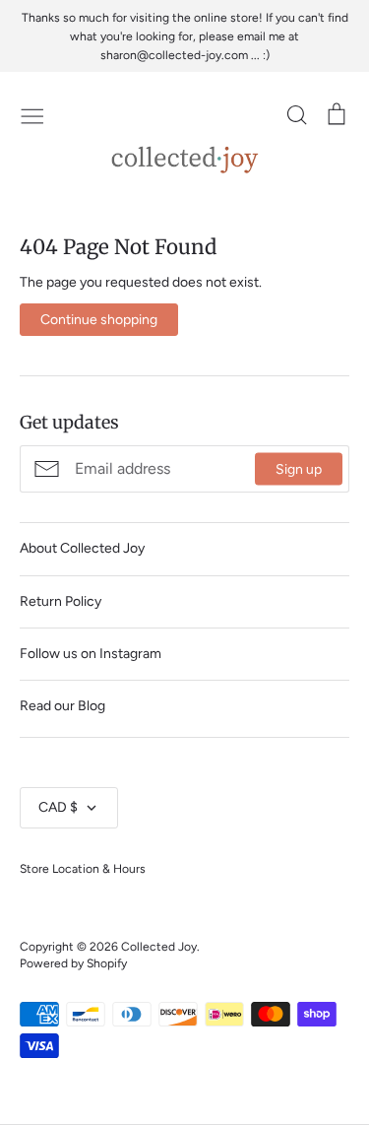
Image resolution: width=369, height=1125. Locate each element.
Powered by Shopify (73, 963)
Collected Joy (159, 946)
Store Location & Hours (83, 868)
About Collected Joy (82, 548)
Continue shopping (98, 319)
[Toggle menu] (32, 114)
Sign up (299, 468)
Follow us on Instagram (90, 653)
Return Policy (60, 601)
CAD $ (58, 807)
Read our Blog (62, 705)
